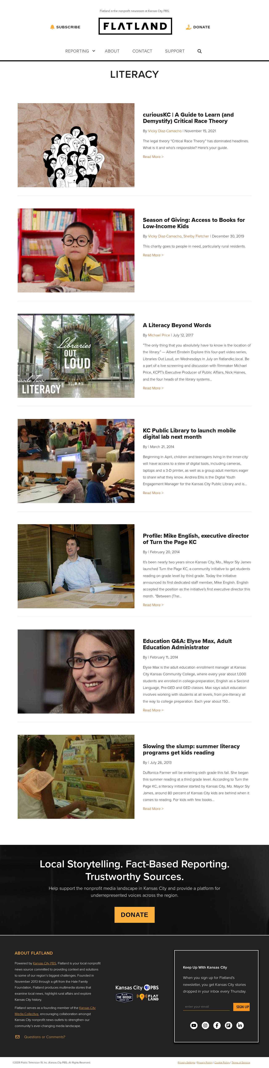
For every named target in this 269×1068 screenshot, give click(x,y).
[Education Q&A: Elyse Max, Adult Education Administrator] (76, 671)
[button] (93, 51)
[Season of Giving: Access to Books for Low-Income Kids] (76, 250)
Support (175, 51)
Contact (142, 51)
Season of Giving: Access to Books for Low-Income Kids (194, 223)
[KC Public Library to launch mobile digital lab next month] (76, 461)
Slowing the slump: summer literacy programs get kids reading (191, 749)
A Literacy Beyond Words (177, 325)
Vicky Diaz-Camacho (165, 130)
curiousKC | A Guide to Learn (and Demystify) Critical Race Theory (188, 117)
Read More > (153, 156)
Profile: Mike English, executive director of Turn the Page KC (196, 538)
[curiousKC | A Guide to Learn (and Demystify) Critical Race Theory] (76, 145)
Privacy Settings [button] (186, 1062)
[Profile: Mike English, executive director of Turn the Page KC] (76, 566)
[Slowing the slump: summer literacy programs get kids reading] (76, 777)
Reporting (77, 51)
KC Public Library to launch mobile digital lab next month (189, 433)
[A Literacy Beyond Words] (76, 356)
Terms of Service (241, 1062)
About (112, 51)
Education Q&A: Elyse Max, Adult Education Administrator (187, 644)
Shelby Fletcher (196, 235)
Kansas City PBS (44, 963)
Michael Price (159, 334)
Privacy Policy (204, 1062)
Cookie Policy (222, 1062)
